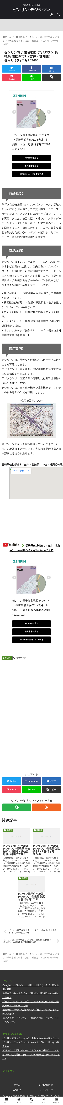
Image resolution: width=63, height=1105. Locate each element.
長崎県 (7, 658)
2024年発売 (20, 658)
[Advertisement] (31, 687)
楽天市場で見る (31, 166)
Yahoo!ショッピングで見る (31, 174)
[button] (56, 592)
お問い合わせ (46, 1084)
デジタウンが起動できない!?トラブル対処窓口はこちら (30, 1050)
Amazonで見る (31, 158)
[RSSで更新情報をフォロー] (46, 807)
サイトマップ (46, 1090)
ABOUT (17, 1090)
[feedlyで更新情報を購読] (16, 807)
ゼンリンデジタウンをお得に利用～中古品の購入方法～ (30, 1038)
